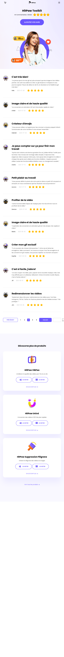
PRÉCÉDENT (10, 320)
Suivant (45, 320)
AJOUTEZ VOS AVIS (32, 22)
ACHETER (25, 380)
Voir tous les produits (31, 484)
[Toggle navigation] (59, 2)
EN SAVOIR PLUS (31, 387)
